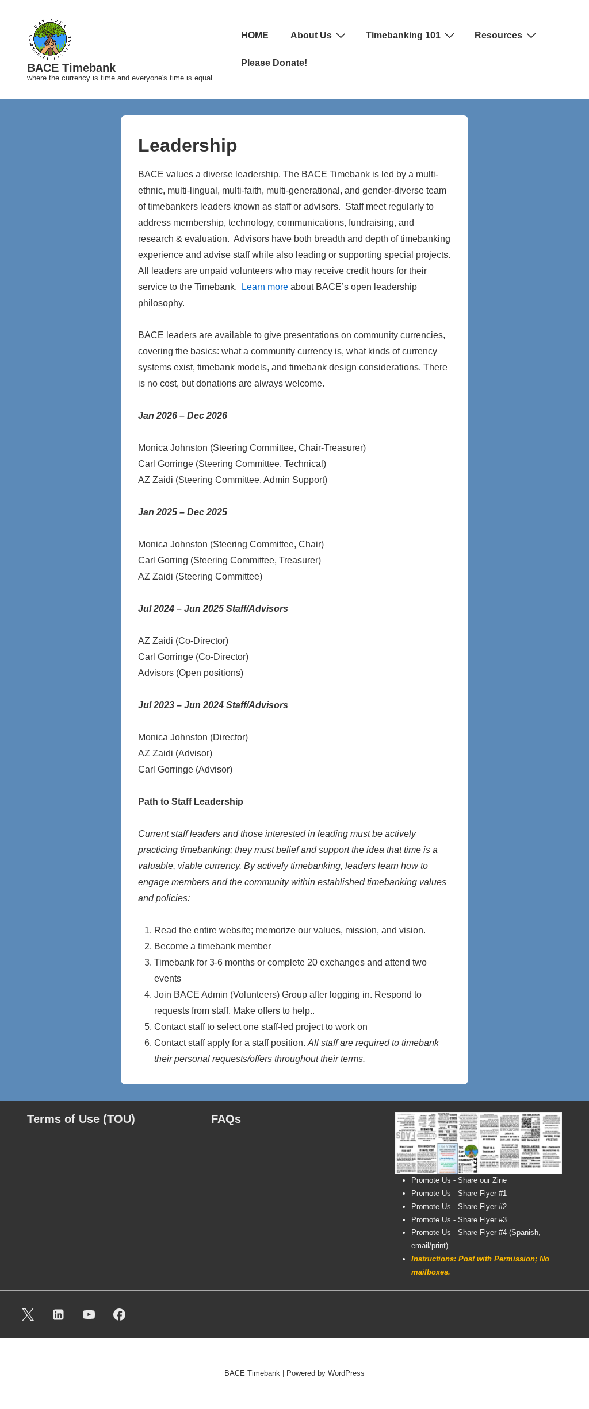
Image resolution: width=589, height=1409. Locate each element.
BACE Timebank (71, 67)
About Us (311, 35)
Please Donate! (274, 63)
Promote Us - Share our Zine (459, 1180)
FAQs (226, 1119)
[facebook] (119, 1314)
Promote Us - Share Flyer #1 (459, 1193)
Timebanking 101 (403, 35)
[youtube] (89, 1314)
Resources (498, 35)
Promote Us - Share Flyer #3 (459, 1219)
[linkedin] (59, 1314)
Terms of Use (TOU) (81, 1119)
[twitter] (28, 1314)
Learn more (265, 287)
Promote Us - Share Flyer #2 (459, 1206)
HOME (255, 35)
